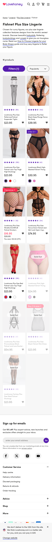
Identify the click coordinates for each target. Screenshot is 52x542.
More (5, 513)
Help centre (8, 472)
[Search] (28, 4)
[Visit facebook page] (6, 456)
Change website (10, 537)
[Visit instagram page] (27, 456)
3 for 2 (31, 131)
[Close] (47, 527)
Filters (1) (14, 68)
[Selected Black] (5, 181)
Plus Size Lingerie (23, 17)
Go (46, 440)
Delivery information (12, 477)
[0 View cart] (43, 4)
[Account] (33, 4)
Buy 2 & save (34, 306)
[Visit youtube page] (38, 456)
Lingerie (12, 17)
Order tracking (9, 490)
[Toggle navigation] (48, 4)
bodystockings (9, 38)
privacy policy (27, 448)
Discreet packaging (11, 481)
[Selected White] (14, 181)
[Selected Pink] (34, 181)
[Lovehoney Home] (12, 4)
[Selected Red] (10, 181)
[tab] (26, 478)
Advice (6, 498)
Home (5, 17)
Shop (5, 505)
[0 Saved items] (38, 4)
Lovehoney (26, 10)
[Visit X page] (17, 456)
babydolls (31, 35)
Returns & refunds (11, 486)
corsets (23, 38)
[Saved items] (23, 122)
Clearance (8, 190)
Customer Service (12, 466)
